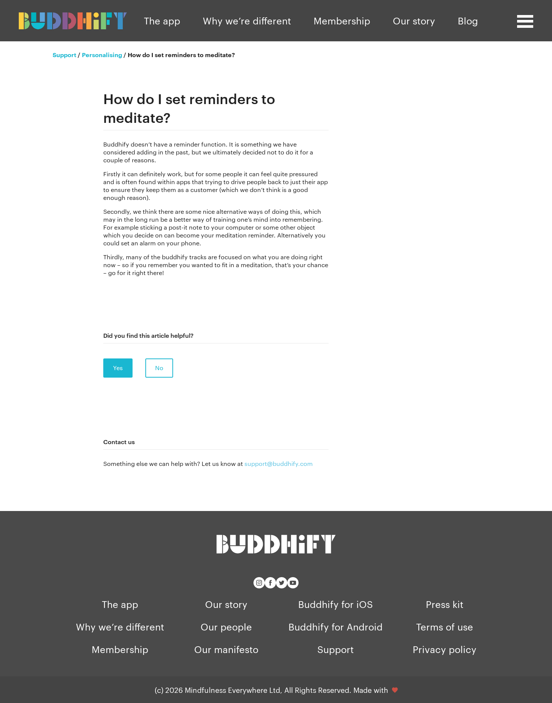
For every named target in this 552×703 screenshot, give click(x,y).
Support (335, 649)
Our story (414, 20)
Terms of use (444, 626)
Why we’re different (247, 20)
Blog (468, 20)
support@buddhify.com (278, 463)
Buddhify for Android (335, 626)
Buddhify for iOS (335, 604)
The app (162, 20)
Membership (342, 20)
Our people (226, 626)
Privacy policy (445, 649)
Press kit (444, 604)
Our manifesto (226, 649)
